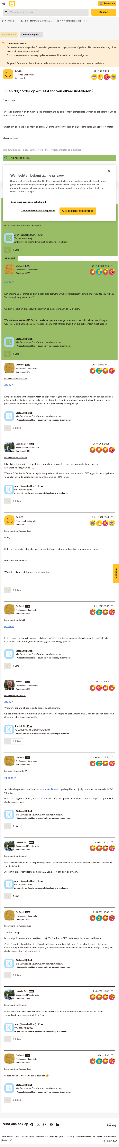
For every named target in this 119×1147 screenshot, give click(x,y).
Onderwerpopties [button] (30, 35)
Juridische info (41, 1136)
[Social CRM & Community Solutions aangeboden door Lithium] (111, 1125)
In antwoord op (15, 379)
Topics (3, 3)
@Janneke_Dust (48, 789)
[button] (113, 70)
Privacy (70, 1136)
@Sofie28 (9, 282)
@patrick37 (10, 778)
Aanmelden (109, 3)
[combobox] (46, 12)
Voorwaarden (27, 1136)
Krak (40, 235)
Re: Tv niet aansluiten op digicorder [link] (71, 21)
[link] (9, 35)
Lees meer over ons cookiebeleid (28, 202)
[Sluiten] (109, 171)
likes (30, 242)
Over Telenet (7, 1136)
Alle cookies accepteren (78, 211)
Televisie (22, 21)
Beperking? (7, 1140)
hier (86, 55)
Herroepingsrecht (58, 1136)
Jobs (17, 1136)
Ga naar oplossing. (20, 158)
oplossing (52, 242)
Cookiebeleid (110, 1136)
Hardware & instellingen (41, 21)
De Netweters (8, 21)
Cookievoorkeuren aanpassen (38, 211)
